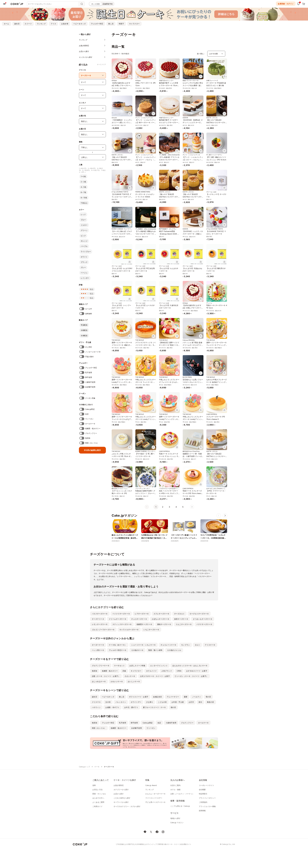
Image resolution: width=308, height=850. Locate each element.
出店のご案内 (175, 785)
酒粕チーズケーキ (164, 624)
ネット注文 (95, 4)
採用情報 (202, 811)
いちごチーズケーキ (151, 630)
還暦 (185, 697)
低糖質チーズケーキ (144, 624)
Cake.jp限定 (90, 409)
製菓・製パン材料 (155, 650)
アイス (53, 24)
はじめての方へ (98, 798)
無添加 (87, 438)
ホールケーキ (90, 424)
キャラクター (134, 24)
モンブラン (185, 645)
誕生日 (17, 24)
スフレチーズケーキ (161, 614)
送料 (94, 785)
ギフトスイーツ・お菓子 (138, 697)
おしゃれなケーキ (99, 681)
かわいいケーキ (117, 681)
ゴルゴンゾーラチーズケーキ (103, 630)
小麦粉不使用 (90, 382)
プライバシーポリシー (207, 798)
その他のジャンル (174, 650)
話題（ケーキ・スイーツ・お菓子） (106, 676)
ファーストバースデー (153, 798)
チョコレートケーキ (168, 645)
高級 (124, 671)
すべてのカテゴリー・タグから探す (127, 806)
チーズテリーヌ (98, 619)
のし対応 (88, 347)
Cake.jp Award (151, 785)
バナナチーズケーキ (204, 624)
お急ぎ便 (64, 24)
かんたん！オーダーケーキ (155, 794)
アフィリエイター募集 (207, 806)
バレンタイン (121, 702)
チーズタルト (179, 614)
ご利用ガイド (97, 806)
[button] (225, 515)
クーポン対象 (90, 398)
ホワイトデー (136, 702)
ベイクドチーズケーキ (121, 614)
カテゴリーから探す (121, 789)
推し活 (111, 24)
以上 (91, 289)
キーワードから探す (121, 802)
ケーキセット (119, 666)
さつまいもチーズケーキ (202, 619)
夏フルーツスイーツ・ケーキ (154, 707)
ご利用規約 (203, 802)
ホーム (6, 24)
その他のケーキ (137, 650)
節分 (200, 702)
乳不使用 (88, 372)
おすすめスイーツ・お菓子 (196, 671)
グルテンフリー (91, 433)
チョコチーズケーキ (139, 619)
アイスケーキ (210, 645)
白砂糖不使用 (90, 387)
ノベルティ (196, 697)
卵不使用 (88, 377)
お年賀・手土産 (178, 702)
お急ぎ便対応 (119, 785)
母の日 (208, 697)
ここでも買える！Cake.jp (180, 806)
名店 (87, 414)
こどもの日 (162, 702)
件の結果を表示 (92, 450)
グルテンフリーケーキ (100, 666)
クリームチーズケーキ (117, 619)
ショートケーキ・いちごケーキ (143, 645)
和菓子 (121, 24)
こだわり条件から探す (122, 798)
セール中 (88, 309)
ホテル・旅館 (175, 789)
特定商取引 (203, 794)
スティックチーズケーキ (122, 624)
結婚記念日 (157, 697)
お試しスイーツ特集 (137, 666)
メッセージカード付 (92, 352)
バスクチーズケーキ (100, 614)
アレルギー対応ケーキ (117, 650)
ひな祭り (149, 702)
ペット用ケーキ (98, 650)
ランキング (41, 24)
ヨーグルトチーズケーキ (199, 614)
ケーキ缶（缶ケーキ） (117, 645)
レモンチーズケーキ (100, 624)
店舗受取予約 (108, 4)
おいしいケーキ (134, 681)
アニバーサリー (173, 697)
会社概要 (202, 789)
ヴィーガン (89, 419)
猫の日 (173, 707)
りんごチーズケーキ (184, 624)
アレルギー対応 (97, 24)
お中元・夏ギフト (131, 707)
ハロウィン (96, 707)
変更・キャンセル (99, 794)
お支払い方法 (97, 789)
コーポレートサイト (206, 785)
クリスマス (96, 702)
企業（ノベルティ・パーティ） (182, 794)
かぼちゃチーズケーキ (160, 619)
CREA (179, 671)
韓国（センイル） (92, 443)
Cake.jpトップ (84, 767)
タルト (197, 645)
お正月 (191, 702)
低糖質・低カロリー (92, 428)
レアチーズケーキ (142, 614)
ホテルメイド (151, 671)
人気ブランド (166, 671)
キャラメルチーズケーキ (129, 630)
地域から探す (175, 818)
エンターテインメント (159, 666)
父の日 (108, 702)
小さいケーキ (130, 676)
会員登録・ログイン (286, 4)
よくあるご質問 (98, 802)
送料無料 (88, 314)
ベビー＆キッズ (79, 24)
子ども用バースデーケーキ (155, 802)
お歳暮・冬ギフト (112, 707)
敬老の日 (210, 702)
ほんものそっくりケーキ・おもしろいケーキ (189, 666)
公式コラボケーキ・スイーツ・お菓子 (155, 676)
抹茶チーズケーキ (181, 619)
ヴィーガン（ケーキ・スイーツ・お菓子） (191, 676)
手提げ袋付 (89, 357)
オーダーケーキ (98, 645)
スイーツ (28, 24)
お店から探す (119, 794)
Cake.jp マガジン (177, 822)
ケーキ (96, 767)
